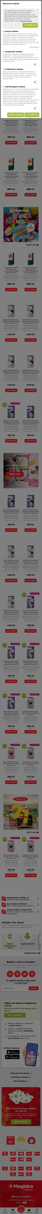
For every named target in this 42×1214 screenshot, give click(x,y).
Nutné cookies (11, 31)
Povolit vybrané (15, 115)
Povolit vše (31, 25)
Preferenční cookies (14, 69)
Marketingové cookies (15, 87)
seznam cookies (26, 21)
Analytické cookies (13, 52)
